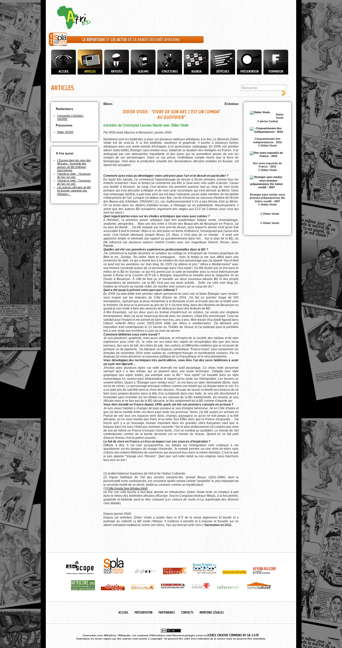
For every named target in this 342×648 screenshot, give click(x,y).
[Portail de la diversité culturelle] (58, 46)
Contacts (187, 612)
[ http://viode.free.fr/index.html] (127, 488)
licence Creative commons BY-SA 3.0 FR (233, 635)
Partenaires (166, 612)
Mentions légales (212, 612)
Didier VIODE (65, 132)
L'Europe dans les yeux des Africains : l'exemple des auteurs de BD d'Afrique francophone (74, 165)
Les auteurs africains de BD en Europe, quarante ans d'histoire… (74, 191)
